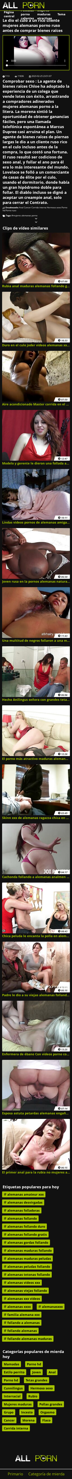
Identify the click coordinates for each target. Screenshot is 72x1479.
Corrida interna (38, 207)
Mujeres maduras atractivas (44, 14)
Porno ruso (11, 210)
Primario (15, 1473)
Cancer (27, 207)
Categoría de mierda (46, 1473)
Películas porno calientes (27, 14)
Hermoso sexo (54, 207)
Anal (21, 207)
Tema (61, 14)
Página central (9, 14)
